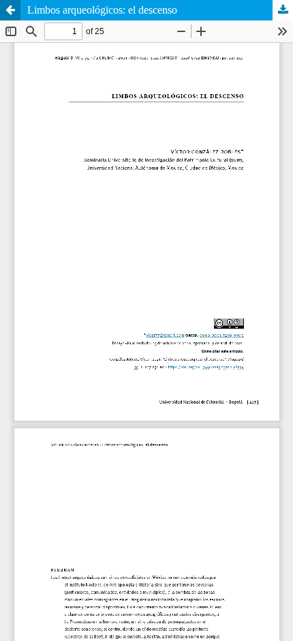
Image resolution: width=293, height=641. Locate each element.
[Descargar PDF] (283, 10)
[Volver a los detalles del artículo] (10, 10)
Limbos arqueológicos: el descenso (102, 10)
